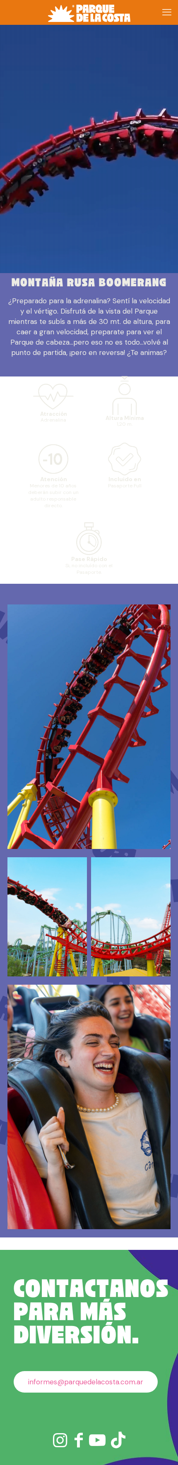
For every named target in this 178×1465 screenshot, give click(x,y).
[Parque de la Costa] (89, 12)
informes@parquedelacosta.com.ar (85, 1381)
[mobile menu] (167, 12)
